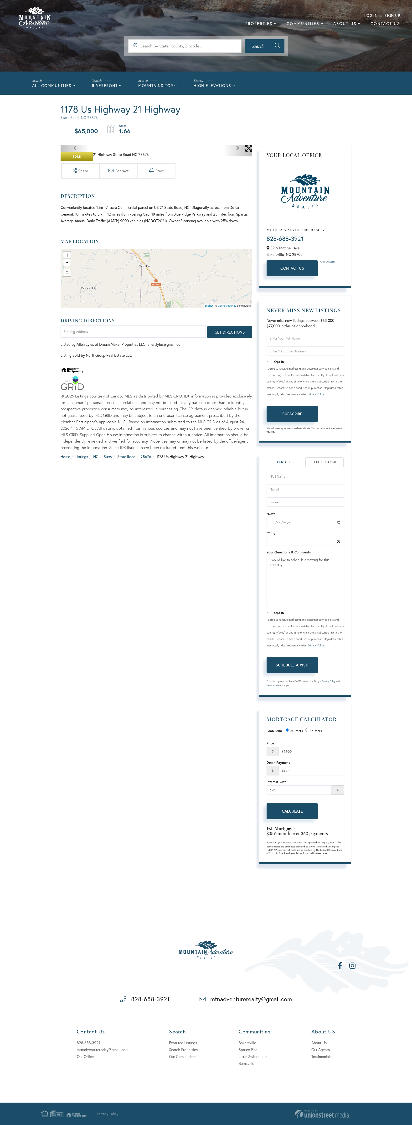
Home (65, 456)
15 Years (316, 730)
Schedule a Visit (324, 462)
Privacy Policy (316, 394)
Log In (371, 15)
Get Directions (230, 332)
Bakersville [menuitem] (247, 1042)
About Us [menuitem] (345, 23)
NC (95, 456)
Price (270, 743)
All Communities (52, 85)
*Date (271, 513)
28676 (146, 456)
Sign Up (392, 15)
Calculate (292, 811)
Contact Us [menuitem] (385, 23)
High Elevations (212, 85)
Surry (108, 456)
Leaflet (209, 305)
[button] (264, 46)
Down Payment (278, 762)
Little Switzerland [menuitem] (253, 1056)
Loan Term (274, 730)
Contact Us (292, 268)
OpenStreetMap (227, 305)
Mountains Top (155, 85)
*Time (271, 533)
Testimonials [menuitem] (321, 1056)
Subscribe (292, 413)
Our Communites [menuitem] (182, 1056)
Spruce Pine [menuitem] (248, 1049)
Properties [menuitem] (259, 23)
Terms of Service (275, 685)
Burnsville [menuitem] (246, 1063)
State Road (126, 456)
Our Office (85, 1056)
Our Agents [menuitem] (320, 1049)
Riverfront (105, 85)
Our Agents (327, 261)
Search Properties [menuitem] (183, 1049)
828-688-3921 (285, 238)
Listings (81, 456)
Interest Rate (276, 781)
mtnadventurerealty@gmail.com (251, 999)
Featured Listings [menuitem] (183, 1042)
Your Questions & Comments (289, 552)
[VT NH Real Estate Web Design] (322, 1114)
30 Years (296, 730)
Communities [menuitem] (303, 23)
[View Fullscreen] (67, 272)
